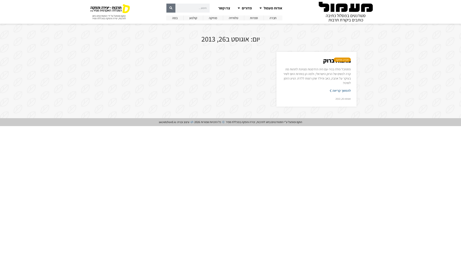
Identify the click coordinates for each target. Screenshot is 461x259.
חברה (346, 59)
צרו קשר (224, 8)
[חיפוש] (170, 8)
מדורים (247, 8)
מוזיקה (339, 59)
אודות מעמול (273, 8)
